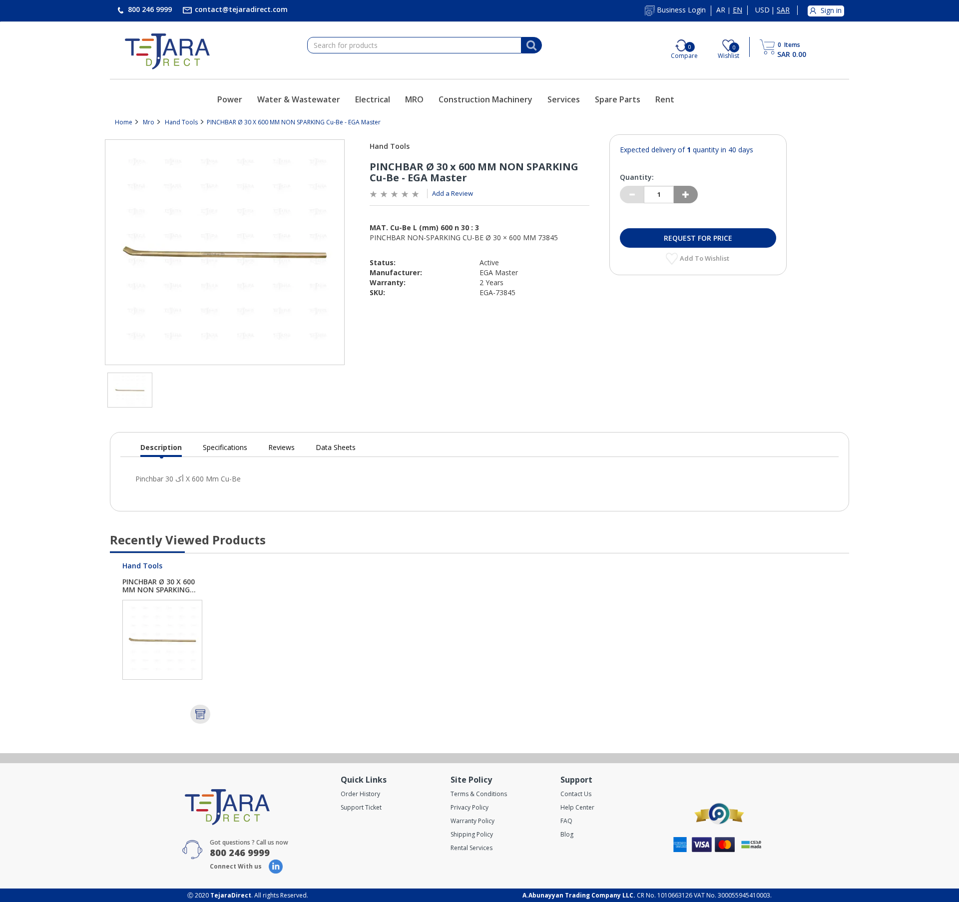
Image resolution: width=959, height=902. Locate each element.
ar (720, 9)
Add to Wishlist (705, 258)
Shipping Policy (472, 834)
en (737, 9)
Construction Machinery (485, 99)
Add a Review (452, 193)
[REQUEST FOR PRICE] (200, 714)
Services (563, 99)
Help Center (577, 807)
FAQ (566, 821)
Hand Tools (181, 122)
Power (229, 99)
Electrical (372, 99)
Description (161, 450)
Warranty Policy (472, 821)
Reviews (281, 447)
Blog (566, 834)
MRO (414, 99)
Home (123, 122)
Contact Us (575, 794)
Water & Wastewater (298, 99)
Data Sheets (336, 447)
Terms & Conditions (479, 794)
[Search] (531, 45)
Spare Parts (617, 99)
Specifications (225, 447)
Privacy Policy (469, 807)
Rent (664, 99)
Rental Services (471, 848)
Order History (360, 794)
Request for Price (698, 238)
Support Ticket (361, 807)
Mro (148, 122)
